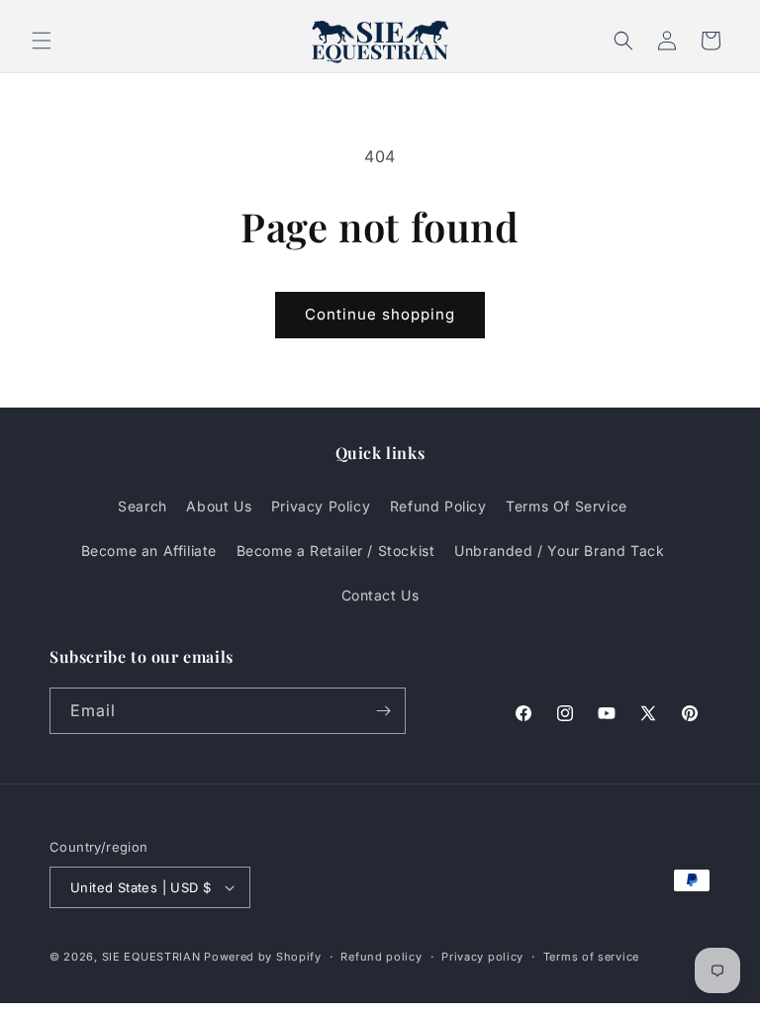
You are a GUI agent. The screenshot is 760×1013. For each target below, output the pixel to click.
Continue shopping (380, 314)
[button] (41, 40)
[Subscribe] (383, 711)
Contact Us (380, 595)
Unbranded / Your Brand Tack (559, 550)
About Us (218, 506)
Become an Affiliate (149, 550)
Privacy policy (482, 957)
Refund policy (381, 957)
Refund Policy (438, 506)
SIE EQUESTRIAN (151, 957)
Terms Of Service (566, 506)
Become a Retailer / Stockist (336, 550)
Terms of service (591, 957)
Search (142, 506)
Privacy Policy (320, 506)
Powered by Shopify (263, 957)
